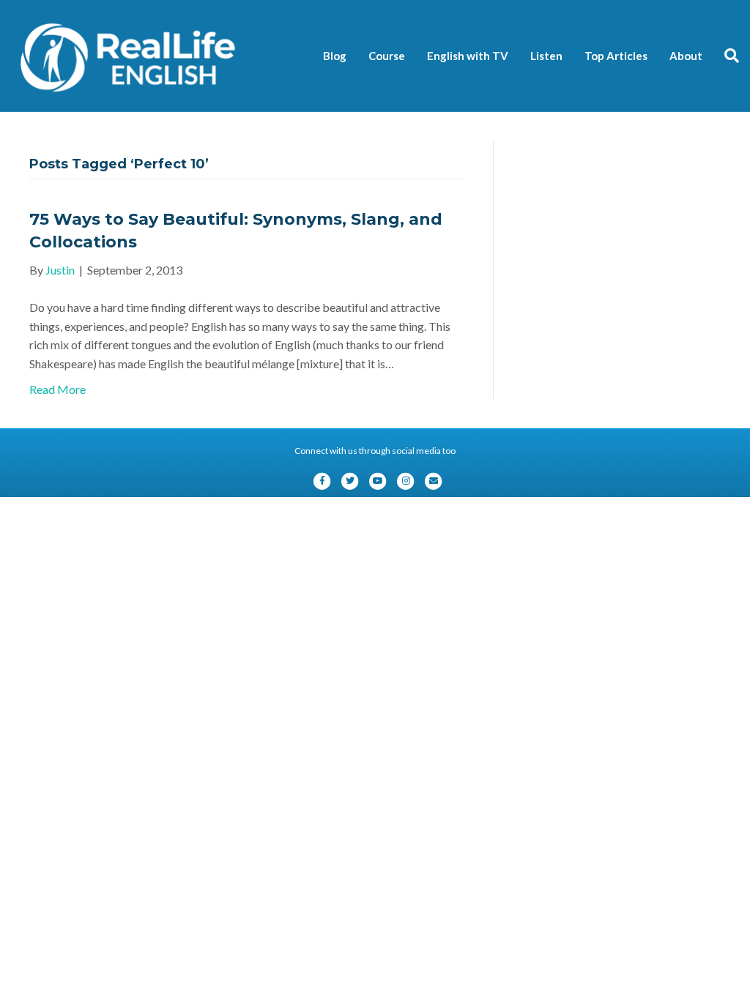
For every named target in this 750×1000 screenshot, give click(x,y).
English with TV (467, 55)
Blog (334, 55)
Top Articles (615, 55)
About (685, 55)
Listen (546, 55)
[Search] (726, 55)
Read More (57, 389)
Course (386, 55)
